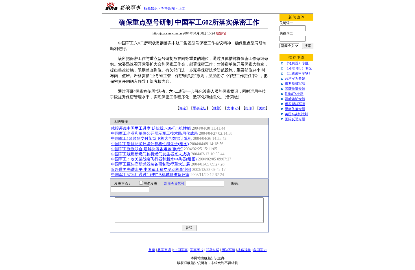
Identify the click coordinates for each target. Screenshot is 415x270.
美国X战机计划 (296, 114)
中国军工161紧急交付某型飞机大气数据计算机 (151, 138)
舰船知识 (151, 8)
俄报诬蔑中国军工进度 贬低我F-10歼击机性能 (151, 128)
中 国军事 (180, 250)
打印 (248, 108)
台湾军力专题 (295, 78)
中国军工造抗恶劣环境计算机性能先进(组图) (150, 144)
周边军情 (228, 250)
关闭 (262, 108)
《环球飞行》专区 (298, 68)
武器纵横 (212, 250)
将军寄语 (164, 250)
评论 (182, 108)
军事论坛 (199, 108)
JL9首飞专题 (294, 94)
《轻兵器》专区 (297, 63)
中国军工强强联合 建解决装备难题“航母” (147, 149)
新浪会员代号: (174, 184)
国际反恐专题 (295, 119)
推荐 (216, 108)
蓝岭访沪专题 (295, 99)
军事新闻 (168, 8)
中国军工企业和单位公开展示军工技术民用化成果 (154, 133)
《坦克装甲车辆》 (298, 73)
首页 (151, 250)
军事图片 (197, 250)
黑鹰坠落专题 (295, 89)
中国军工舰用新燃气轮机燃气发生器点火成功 (150, 154)
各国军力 (260, 250)
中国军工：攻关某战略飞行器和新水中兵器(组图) (154, 159)
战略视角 (244, 250)
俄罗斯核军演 (295, 84)
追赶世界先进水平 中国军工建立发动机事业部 (151, 169)
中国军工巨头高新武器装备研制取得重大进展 (150, 164)
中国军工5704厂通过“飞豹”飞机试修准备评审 (150, 175)
